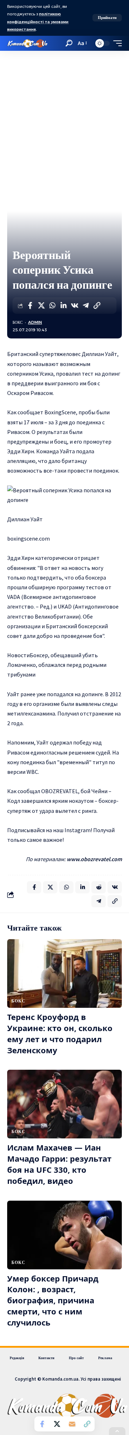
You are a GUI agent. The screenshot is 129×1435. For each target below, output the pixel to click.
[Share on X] (41, 305)
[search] (69, 43)
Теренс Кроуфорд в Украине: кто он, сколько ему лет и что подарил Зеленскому (60, 1033)
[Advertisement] (64, 118)
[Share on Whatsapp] (52, 305)
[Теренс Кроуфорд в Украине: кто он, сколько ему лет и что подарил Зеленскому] (64, 973)
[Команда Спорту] (27, 43)
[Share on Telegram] (86, 305)
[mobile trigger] (116, 43)
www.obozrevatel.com (94, 859)
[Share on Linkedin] (63, 305)
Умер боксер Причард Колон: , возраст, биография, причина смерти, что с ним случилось (53, 1300)
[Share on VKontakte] (75, 305)
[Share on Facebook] (30, 305)
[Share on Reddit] (98, 887)
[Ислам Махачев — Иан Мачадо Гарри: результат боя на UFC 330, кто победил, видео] (64, 1104)
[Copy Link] (97, 305)
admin (35, 322)
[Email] (72, 1423)
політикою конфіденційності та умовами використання (37, 21)
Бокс (18, 322)
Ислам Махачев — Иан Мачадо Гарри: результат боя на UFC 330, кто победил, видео (59, 1164)
